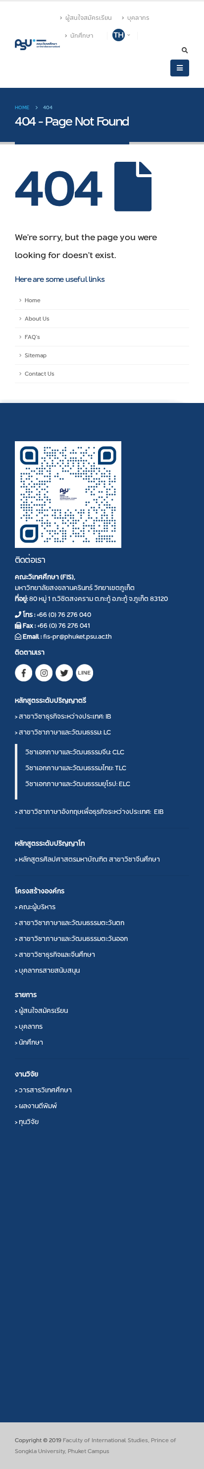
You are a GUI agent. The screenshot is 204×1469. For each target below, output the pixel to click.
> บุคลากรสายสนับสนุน (47, 970)
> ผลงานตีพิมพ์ (36, 1106)
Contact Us (39, 373)
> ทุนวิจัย (27, 1122)
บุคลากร (138, 17)
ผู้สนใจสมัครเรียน (88, 17)
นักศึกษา (81, 35)
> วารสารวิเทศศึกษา (43, 1090)
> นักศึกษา (29, 1042)
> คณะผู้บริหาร (35, 907)
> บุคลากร (29, 1026)
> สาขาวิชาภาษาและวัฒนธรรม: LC (63, 732)
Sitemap (36, 355)
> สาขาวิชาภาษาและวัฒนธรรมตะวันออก (71, 938)
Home (33, 300)
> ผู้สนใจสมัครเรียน (41, 1010)
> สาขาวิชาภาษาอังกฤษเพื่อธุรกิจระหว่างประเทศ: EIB (89, 811)
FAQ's (32, 337)
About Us (37, 318)
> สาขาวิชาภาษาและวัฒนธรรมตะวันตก (69, 923)
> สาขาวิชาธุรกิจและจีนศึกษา (55, 954)
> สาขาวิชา (63, 716)
